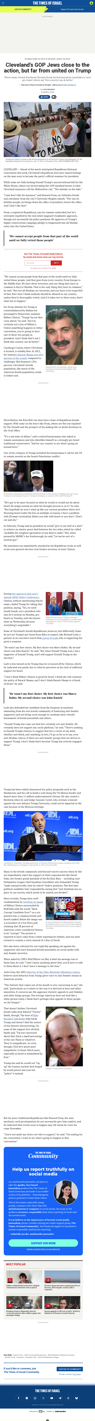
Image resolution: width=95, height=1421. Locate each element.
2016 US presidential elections (35, 1355)
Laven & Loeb (50, 638)
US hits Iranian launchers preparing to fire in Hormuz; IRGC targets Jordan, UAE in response (62, 1288)
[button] (91, 3)
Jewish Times (18, 1355)
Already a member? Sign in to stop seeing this (43, 1249)
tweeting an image (33, 901)
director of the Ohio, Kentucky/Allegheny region (53, 972)
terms (54, 268)
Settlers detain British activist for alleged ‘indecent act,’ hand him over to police (22, 1287)
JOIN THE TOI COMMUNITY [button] (70, 1369)
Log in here (77, 1374)
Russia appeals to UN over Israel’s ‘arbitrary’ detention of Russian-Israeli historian (62, 1312)
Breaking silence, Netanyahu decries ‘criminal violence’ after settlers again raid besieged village (23, 1313)
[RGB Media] (42, 1411)
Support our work (43, 1243)
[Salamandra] (60, 1411)
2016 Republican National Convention (61, 1355)
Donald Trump (10, 1357)
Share (45, 97)
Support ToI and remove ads (72, 9)
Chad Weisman (49, 89)
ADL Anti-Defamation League (48, 1357)
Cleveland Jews (30, 1357)
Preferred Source (69, 85)
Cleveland (20, 1357)
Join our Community (23, 9)
